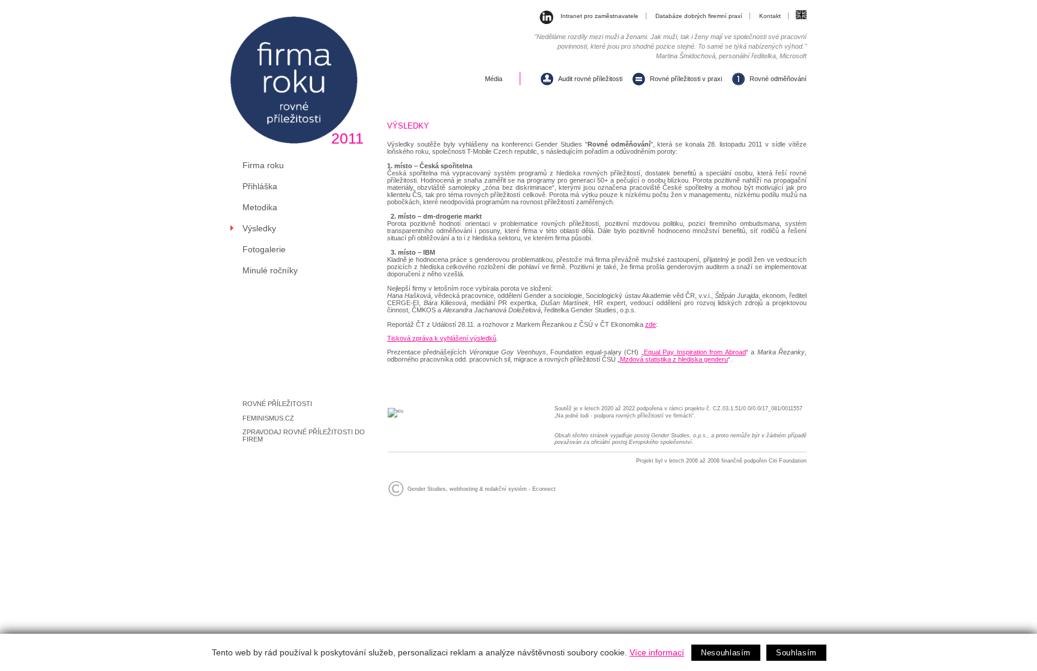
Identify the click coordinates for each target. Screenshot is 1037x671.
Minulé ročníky (270, 270)
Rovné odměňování (778, 78)
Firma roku (263, 165)
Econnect (544, 489)
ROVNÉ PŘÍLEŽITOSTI (277, 403)
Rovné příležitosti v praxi (686, 78)
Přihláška (259, 186)
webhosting (463, 489)
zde (650, 324)
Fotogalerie (264, 249)
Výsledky (259, 228)
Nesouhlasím (726, 652)
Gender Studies (426, 489)
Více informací (657, 652)
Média (493, 78)
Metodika (259, 207)
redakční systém (506, 489)
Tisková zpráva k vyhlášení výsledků (441, 338)
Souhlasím (796, 652)
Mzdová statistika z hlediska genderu (674, 359)
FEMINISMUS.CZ (268, 418)
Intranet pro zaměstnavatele (600, 16)
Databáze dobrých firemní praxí (698, 16)
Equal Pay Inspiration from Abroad (695, 352)
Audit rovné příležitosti (590, 78)
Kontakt (770, 16)
